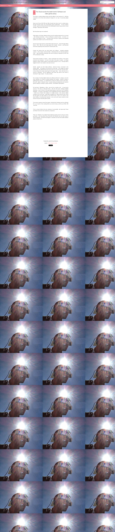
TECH (49, 143)
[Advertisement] (75, 31)
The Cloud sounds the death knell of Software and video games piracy (51, 13)
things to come (54, 143)
